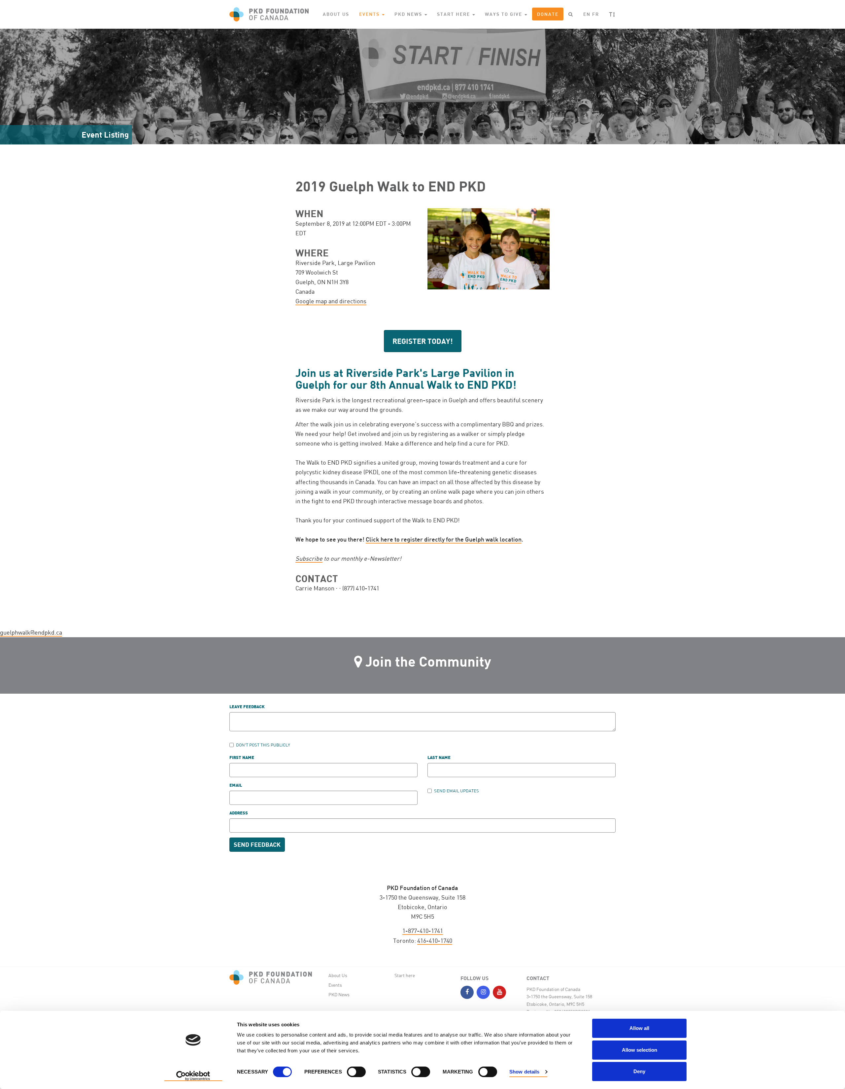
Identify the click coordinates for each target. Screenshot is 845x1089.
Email (235, 785)
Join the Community (428, 661)
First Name (241, 758)
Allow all (639, 1028)
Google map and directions (330, 301)
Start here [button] (454, 14)
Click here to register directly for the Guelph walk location (444, 539)
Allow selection (639, 1050)
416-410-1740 (434, 940)
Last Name (439, 758)
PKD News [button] (409, 14)
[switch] (356, 1072)
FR (595, 14)
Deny (639, 1071)
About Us (336, 14)
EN (587, 14)
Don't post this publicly (263, 744)
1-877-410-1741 (422, 930)
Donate (547, 14)
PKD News (339, 994)
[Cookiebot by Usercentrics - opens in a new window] (193, 1076)
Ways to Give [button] (504, 14)
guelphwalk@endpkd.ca (31, 632)
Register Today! (422, 341)
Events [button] (370, 14)
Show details (524, 1071)
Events (335, 985)
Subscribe (308, 558)
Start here (404, 975)
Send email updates (456, 790)
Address (238, 813)
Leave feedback (247, 707)
